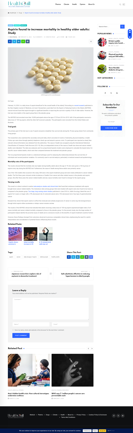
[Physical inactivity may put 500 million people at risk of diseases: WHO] (101, 55)
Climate (66, 4)
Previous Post (18, 271)
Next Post (84, 271)
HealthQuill (13, 37)
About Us (91, 4)
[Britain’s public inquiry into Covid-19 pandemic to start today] (101, 42)
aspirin (11, 257)
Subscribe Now (111, 128)
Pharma (58, 4)
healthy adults (55, 257)
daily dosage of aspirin (30, 257)
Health (74, 4)
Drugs (111, 38)
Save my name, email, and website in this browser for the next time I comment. (39, 330)
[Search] (120, 4)
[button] (88, 348)
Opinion (82, 4)
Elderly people (44, 257)
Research (65, 390)
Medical (15, 390)
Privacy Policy (81, 415)
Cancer (18, 257)
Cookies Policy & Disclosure (98, 415)
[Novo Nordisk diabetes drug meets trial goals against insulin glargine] (101, 68)
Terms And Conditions (68, 417)
